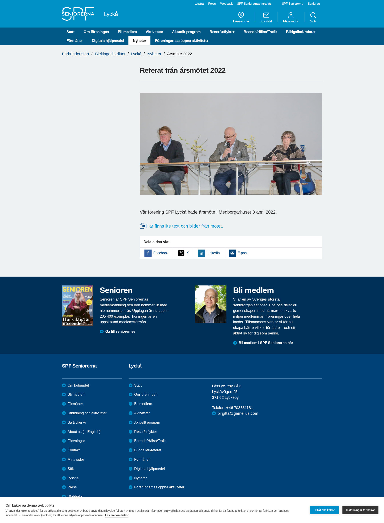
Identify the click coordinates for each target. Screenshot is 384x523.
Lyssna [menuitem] (199, 3)
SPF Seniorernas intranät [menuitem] (254, 3)
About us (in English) (84, 432)
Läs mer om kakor (117, 515)
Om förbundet (78, 385)
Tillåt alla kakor (325, 510)
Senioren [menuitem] (314, 3)
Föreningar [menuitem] (241, 21)
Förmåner (74, 41)
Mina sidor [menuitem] (291, 21)
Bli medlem (127, 32)
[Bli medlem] (210, 304)
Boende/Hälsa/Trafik (260, 32)
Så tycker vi (77, 422)
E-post (242, 253)
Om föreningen (96, 32)
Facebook (160, 253)
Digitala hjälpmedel (108, 41)
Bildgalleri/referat (300, 32)
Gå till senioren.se (120, 331)
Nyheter (139, 41)
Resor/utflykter (222, 32)
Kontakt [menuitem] (266, 21)
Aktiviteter (154, 32)
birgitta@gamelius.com (238, 413)
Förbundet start (75, 54)
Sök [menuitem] (313, 21)
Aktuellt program (186, 32)
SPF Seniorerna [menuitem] (292, 3)
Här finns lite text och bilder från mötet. (184, 226)
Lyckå (136, 54)
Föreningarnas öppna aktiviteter (182, 41)
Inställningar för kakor (360, 510)
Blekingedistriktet (110, 54)
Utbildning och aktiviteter (87, 413)
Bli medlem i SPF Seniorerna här (266, 343)
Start (70, 32)
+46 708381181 (239, 407)
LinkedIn (213, 253)
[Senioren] (77, 305)
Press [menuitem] (212, 3)
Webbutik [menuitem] (226, 3)
